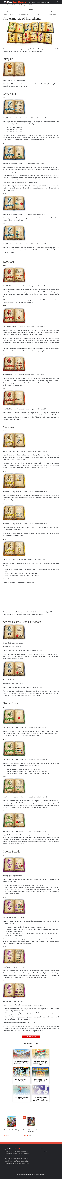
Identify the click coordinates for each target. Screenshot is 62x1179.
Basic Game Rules (9, 14)
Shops (47, 2)
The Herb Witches (23, 14)
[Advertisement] (31, 598)
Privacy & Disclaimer (44, 1152)
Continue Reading (31, 1036)
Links (52, 12)
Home (4, 5)
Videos (38, 14)
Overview (9, 12)
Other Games (52, 14)
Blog (29, 2)
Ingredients (24, 12)
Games (34, 2)
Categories (40, 2)
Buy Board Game (38, 12)
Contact (41, 1148)
